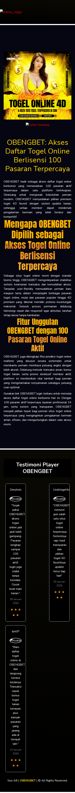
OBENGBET (28, 781)
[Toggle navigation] (71, 12)
